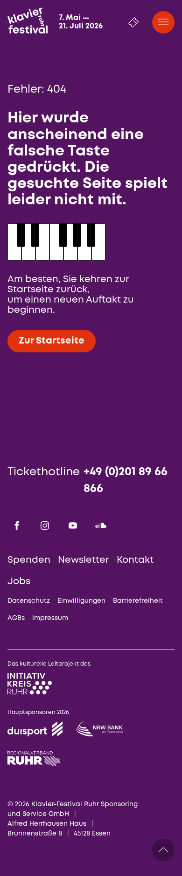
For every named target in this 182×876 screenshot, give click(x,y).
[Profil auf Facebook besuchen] (16, 525)
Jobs (18, 581)
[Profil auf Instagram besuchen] (44, 525)
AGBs (16, 618)
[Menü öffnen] (163, 22)
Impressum (50, 618)
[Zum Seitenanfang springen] (163, 850)
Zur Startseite (51, 341)
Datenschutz (28, 601)
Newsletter (83, 560)
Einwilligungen (81, 601)
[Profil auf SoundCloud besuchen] (100, 525)
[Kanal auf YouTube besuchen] (72, 525)
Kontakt (135, 560)
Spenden (28, 560)
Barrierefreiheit (138, 601)
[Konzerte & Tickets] (133, 22)
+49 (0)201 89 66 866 (126, 480)
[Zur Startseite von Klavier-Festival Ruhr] (27, 20)
